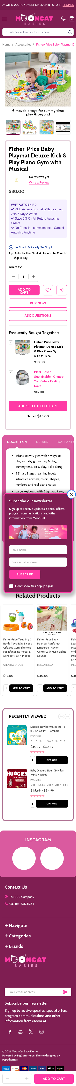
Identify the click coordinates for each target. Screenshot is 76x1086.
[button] (71, 494)
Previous (61, 716)
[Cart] (72, 19)
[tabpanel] (13, 127)
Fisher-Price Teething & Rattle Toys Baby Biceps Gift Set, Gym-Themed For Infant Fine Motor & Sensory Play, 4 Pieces (17, 647)
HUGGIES (35, 779)
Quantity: (15, 267)
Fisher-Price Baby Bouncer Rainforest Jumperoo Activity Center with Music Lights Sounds (51, 647)
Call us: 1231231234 (21, 904)
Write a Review (39, 182)
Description (17, 442)
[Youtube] (20, 1031)
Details (42, 442)
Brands (16, 946)
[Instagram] (41, 1031)
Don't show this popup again (34, 586)
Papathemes (10, 1059)
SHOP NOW (54, 5)
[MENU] (4, 18)
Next (67, 716)
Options (51, 760)
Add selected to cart (38, 406)
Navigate (18, 925)
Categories (20, 936)
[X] (31, 1031)
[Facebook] (10, 1031)
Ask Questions (38, 315)
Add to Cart (24, 291)
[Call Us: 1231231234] (64, 19)
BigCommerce (25, 1055)
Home (6, 44)
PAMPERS (36, 735)
